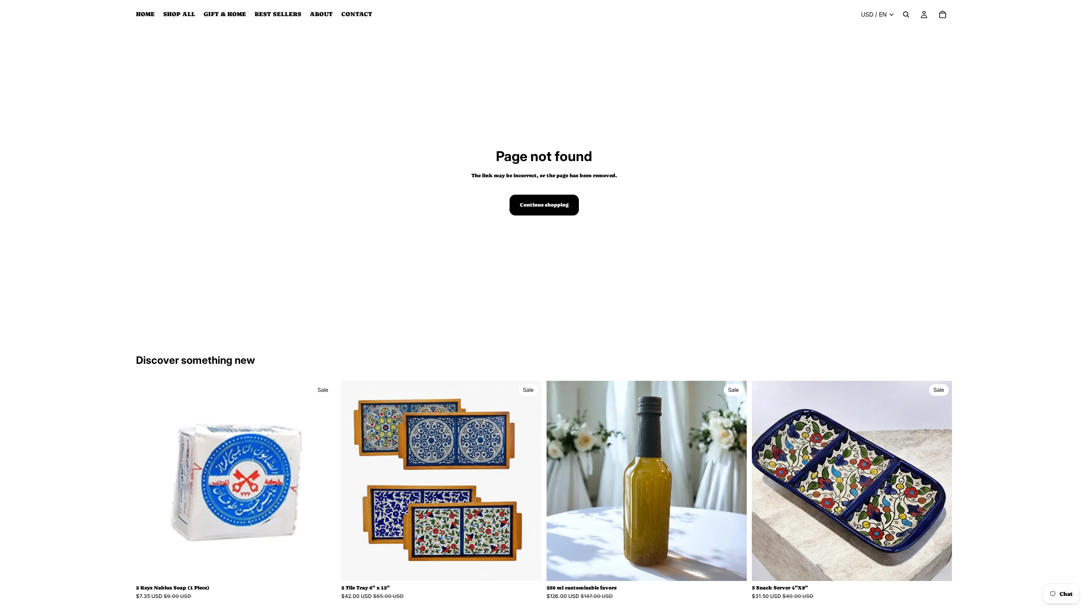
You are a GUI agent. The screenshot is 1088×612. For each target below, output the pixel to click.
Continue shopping (544, 205)
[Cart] (942, 14)
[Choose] (528, 568)
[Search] (906, 14)
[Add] (323, 568)
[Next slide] (323, 481)
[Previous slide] (149, 481)
